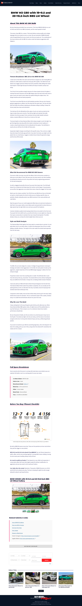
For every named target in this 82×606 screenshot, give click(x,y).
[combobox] (15, 556)
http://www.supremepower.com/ (27, 538)
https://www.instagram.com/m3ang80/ (30, 536)
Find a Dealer (15, 530)
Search (47, 560)
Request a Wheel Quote (17, 533)
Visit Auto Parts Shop (17, 528)
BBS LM (26, 384)
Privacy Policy (48, 604)
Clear (50, 563)
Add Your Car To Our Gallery (30, 546)
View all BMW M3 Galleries (18, 522)
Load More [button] (41, 590)
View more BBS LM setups (18, 525)
